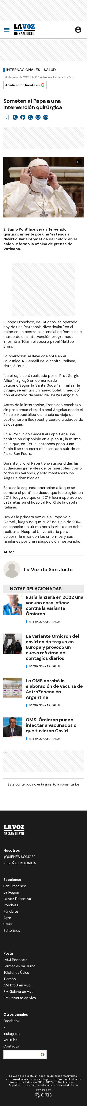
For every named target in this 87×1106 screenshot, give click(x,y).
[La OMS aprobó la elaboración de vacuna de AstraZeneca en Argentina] (12, 688)
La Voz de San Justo (48, 569)
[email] (38, 117)
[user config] (78, 29)
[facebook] (22, 117)
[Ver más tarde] (6, 117)
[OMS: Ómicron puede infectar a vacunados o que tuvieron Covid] (12, 727)
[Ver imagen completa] (79, 162)
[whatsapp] (15, 117)
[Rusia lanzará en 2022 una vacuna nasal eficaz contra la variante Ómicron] (12, 605)
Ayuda (75, 1085)
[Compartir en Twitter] (30, 117)
